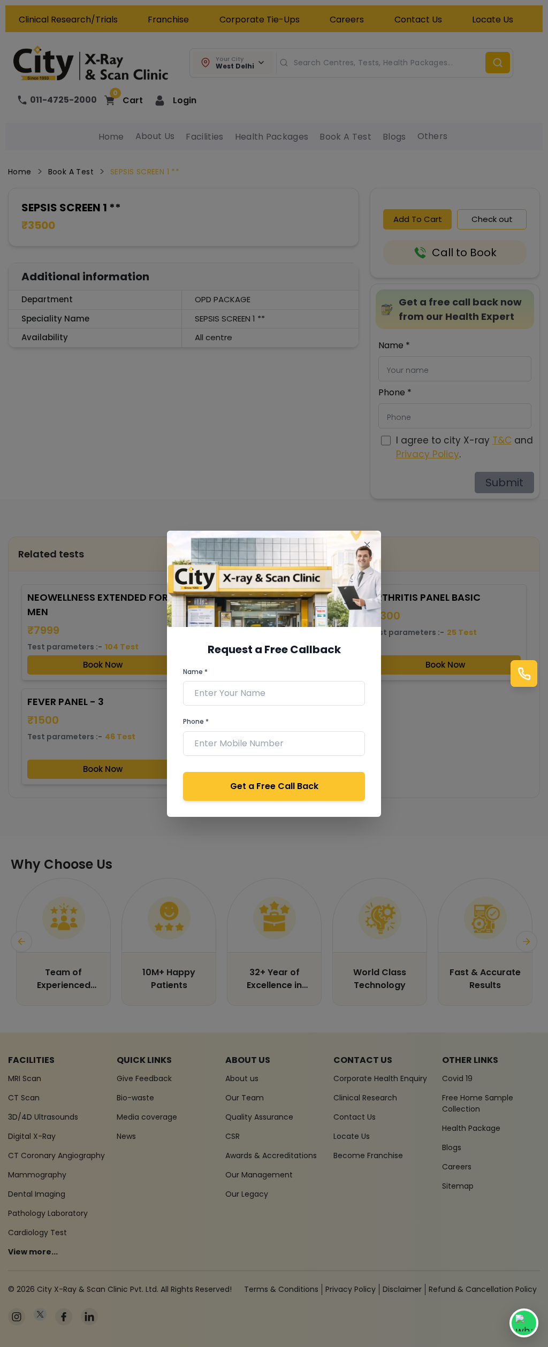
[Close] (367, 545)
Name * (195, 671)
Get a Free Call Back (274, 786)
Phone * (196, 721)
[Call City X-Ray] (524, 673)
